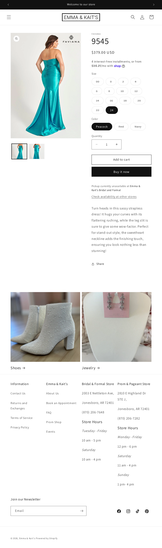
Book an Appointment (61, 403)
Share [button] (100, 264)
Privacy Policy (20, 427)
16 (113, 101)
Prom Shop (53, 422)
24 (111, 110)
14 (100, 101)
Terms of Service (22, 418)
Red (123, 127)
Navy (140, 127)
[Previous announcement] (8, 4)
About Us (52, 393)
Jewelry (88, 367)
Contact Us (18, 393)
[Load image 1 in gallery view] (19, 151)
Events (50, 431)
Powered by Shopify (47, 538)
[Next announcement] (153, 4)
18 (127, 101)
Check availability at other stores (114, 196)
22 (100, 111)
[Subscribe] (81, 511)
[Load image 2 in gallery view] (37, 151)
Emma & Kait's (27, 538)
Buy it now (121, 172)
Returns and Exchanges (19, 405)
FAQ (48, 412)
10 (124, 92)
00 (100, 82)
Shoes (16, 367)
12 (138, 92)
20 (141, 101)
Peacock (102, 126)
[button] (9, 17)
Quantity (97, 136)
